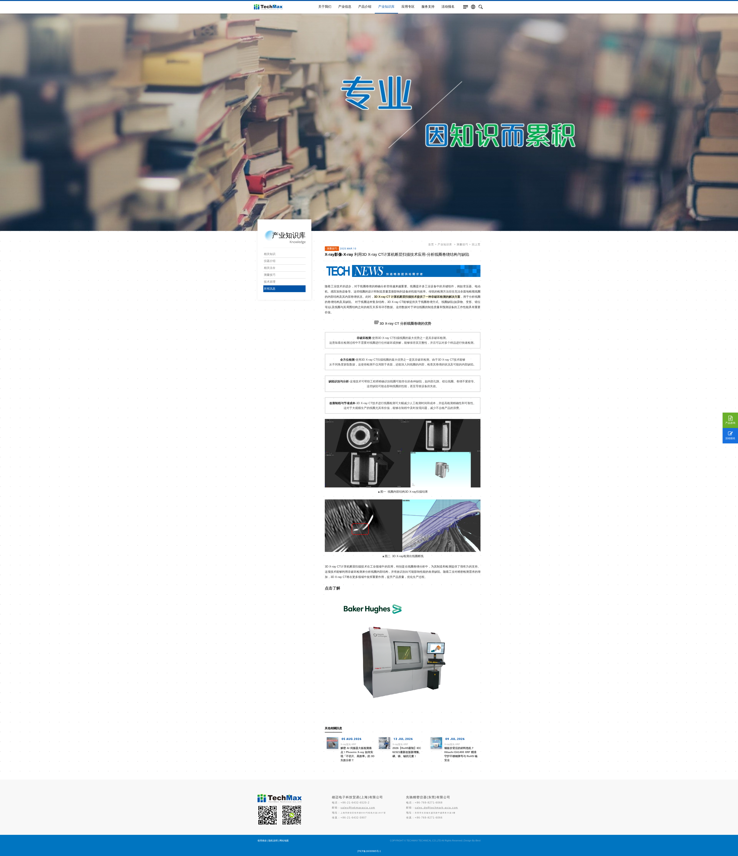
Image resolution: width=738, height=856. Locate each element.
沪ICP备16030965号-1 (369, 851)
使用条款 (262, 840)
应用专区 (408, 6)
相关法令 (269, 267)
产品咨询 (730, 422)
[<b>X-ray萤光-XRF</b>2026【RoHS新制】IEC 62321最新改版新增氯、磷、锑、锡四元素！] (384, 743)
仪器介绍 (269, 260)
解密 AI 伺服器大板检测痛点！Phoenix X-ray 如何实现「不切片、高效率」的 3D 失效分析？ (357, 752)
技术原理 (269, 281)
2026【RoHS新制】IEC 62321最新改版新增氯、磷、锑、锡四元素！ (407, 750)
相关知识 (269, 254)
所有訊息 (269, 288)
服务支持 (428, 6)
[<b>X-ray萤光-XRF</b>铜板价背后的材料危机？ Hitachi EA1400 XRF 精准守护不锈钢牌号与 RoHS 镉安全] (436, 743)
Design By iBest (472, 840)
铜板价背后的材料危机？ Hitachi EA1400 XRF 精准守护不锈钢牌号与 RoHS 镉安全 (460, 752)
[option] (369, 115)
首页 (431, 244)
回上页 (476, 244)
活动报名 (730, 438)
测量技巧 (269, 274)
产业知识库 (386, 6)
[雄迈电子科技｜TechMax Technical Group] (280, 801)
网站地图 (284, 840)
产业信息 (344, 6)
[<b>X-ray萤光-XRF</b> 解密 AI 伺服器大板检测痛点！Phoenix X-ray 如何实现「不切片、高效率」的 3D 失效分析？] (332, 743)
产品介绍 (364, 6)
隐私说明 (273, 840)
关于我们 (324, 6)
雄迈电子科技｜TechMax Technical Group (284, 6)
